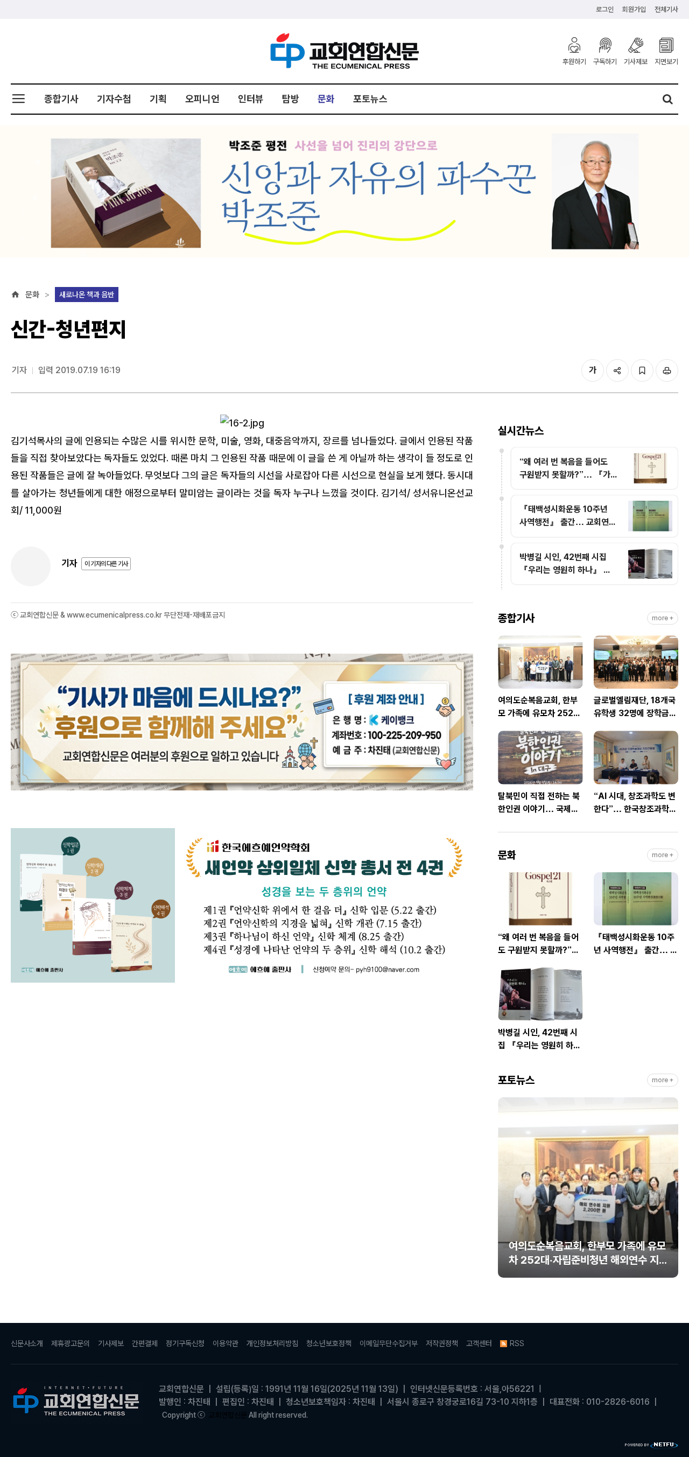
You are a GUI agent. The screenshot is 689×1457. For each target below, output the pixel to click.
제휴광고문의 (70, 1343)
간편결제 (145, 1343)
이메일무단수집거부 (389, 1343)
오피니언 (202, 98)
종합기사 (61, 98)
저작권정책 (442, 1343)
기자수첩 (114, 98)
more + (662, 618)
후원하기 (574, 61)
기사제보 (636, 61)
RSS (517, 1343)
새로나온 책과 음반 (86, 294)
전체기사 (666, 9)
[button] (506, 1192)
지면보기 (666, 61)
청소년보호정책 (328, 1343)
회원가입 (634, 9)
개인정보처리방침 (272, 1343)
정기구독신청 (185, 1343)
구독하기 (605, 61)
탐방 (290, 98)
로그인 (605, 9)
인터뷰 (251, 98)
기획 (158, 98)
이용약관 (225, 1343)
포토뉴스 (370, 98)
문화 (326, 98)
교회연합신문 (227, 1415)
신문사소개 (27, 1343)
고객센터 (479, 1343)
